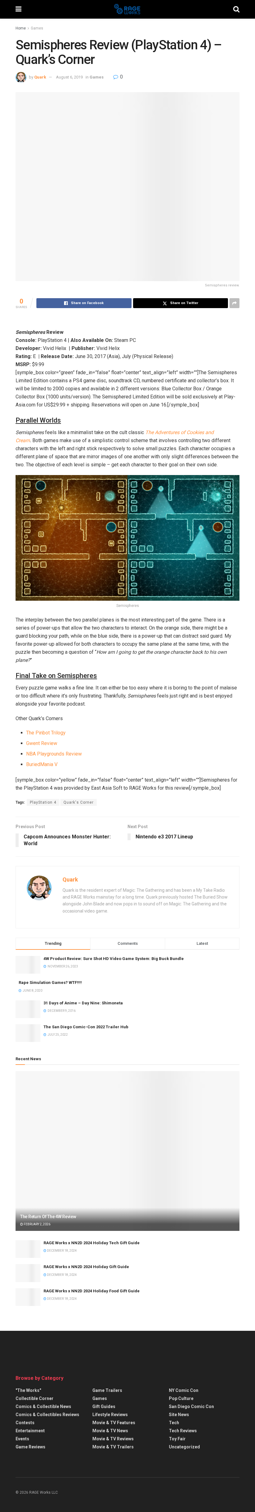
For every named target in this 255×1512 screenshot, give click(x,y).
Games (37, 28)
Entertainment (30, 1430)
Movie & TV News (110, 1430)
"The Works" (28, 1390)
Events (22, 1438)
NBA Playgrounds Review (54, 754)
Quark (40, 77)
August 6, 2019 (69, 77)
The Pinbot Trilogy (46, 733)
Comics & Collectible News (43, 1406)
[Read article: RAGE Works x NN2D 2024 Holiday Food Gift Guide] (28, 1297)
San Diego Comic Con (191, 1406)
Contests (25, 1422)
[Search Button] (236, 9)
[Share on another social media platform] (234, 303)
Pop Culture (181, 1398)
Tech (174, 1422)
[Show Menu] (18, 9)
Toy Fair (177, 1438)
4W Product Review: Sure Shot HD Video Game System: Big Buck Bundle (114, 958)
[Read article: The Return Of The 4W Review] (127, 1151)
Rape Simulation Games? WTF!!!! (50, 982)
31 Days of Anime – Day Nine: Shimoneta (83, 1003)
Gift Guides (103, 1406)
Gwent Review (41, 743)
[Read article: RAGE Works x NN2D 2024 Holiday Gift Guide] (28, 1273)
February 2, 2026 (36, 1224)
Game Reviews (30, 1446)
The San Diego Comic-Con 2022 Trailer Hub (86, 1027)
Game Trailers (107, 1390)
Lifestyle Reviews (110, 1414)
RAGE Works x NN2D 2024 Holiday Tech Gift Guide (92, 1243)
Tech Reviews (183, 1430)
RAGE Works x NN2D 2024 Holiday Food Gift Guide (92, 1291)
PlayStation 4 (43, 802)
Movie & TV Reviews (113, 1438)
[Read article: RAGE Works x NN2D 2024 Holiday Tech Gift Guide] (28, 1249)
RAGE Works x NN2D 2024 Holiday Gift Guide (86, 1266)
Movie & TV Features (113, 1422)
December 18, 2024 (61, 1250)
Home (21, 28)
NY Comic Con (183, 1390)
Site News (179, 1414)
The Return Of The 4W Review (48, 1216)
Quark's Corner (78, 802)
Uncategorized (184, 1446)
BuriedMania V (42, 764)
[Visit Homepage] (127, 9)
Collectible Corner (34, 1398)
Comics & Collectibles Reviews (47, 1414)
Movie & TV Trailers (113, 1446)
